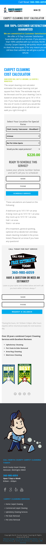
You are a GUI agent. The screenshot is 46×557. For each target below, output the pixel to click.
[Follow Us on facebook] (15, 394)
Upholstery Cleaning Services (17, 512)
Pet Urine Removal (13, 520)
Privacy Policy (8, 541)
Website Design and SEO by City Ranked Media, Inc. (22, 539)
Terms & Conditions (22, 541)
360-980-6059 (38, 2)
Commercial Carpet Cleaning (16, 508)
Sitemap (35, 541)
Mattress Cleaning (14, 355)
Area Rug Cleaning (14, 352)
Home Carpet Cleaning (14, 504)
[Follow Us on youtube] (29, 394)
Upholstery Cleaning (14, 345)
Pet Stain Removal (13, 516)
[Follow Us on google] (19, 394)
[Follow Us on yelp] (24, 394)
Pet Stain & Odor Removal (17, 348)
